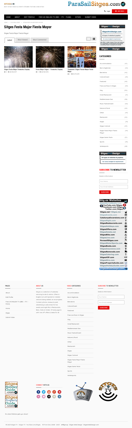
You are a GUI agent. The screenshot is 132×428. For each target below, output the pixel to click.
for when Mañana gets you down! (16, 414)
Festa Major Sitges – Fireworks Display (49, 69)
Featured (103, 81)
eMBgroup (64, 425)
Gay (101, 90)
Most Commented (39, 40)
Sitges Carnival (105, 126)
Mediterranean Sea (106, 99)
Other (102, 113)
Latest (9, 40)
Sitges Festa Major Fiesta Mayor (108, 132)
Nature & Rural (105, 108)
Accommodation (105, 63)
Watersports (104, 146)
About (17, 17)
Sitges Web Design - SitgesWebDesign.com (84, 425)
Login (108, 11)
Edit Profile (29, 17)
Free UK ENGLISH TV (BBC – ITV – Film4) (55, 17)
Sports (102, 142)
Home (8, 17)
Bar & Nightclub (105, 68)
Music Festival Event (106, 104)
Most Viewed (23, 40)
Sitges (78, 17)
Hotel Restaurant (105, 95)
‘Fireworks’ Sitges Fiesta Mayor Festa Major (80, 70)
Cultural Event (15, 22)
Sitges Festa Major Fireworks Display (17, 69)
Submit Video (90, 17)
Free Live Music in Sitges (108, 86)
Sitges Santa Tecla (106, 137)
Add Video (121, 11)
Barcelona (103, 72)
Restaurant (103, 117)
